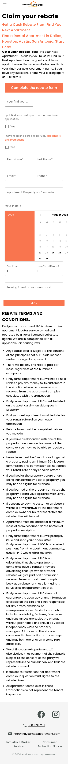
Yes (12, 126)
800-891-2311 (36, 725)
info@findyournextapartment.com (36, 734)
